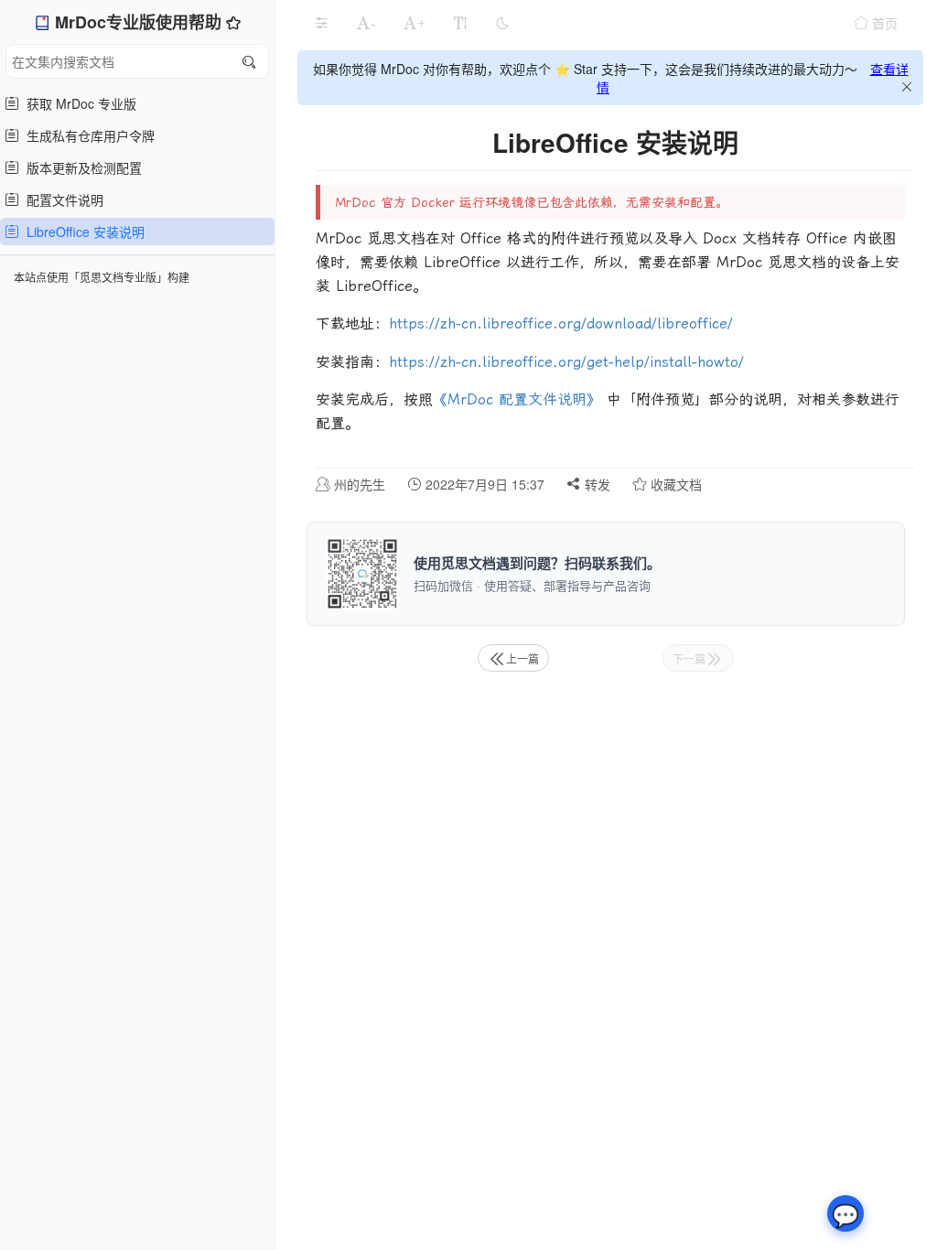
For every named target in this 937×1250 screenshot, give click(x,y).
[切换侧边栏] (321, 23)
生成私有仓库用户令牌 (87, 135)
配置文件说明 (61, 199)
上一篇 (522, 658)
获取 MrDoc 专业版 (77, 103)
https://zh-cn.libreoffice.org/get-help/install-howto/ (566, 362)
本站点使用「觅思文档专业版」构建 (101, 277)
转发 (595, 484)
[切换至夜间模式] (502, 23)
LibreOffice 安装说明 (82, 231)
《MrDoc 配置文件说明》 (517, 399)
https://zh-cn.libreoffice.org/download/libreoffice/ (561, 323)
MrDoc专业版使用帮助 (140, 22)
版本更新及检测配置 (80, 167)
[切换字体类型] (460, 23)
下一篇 (689, 658)
